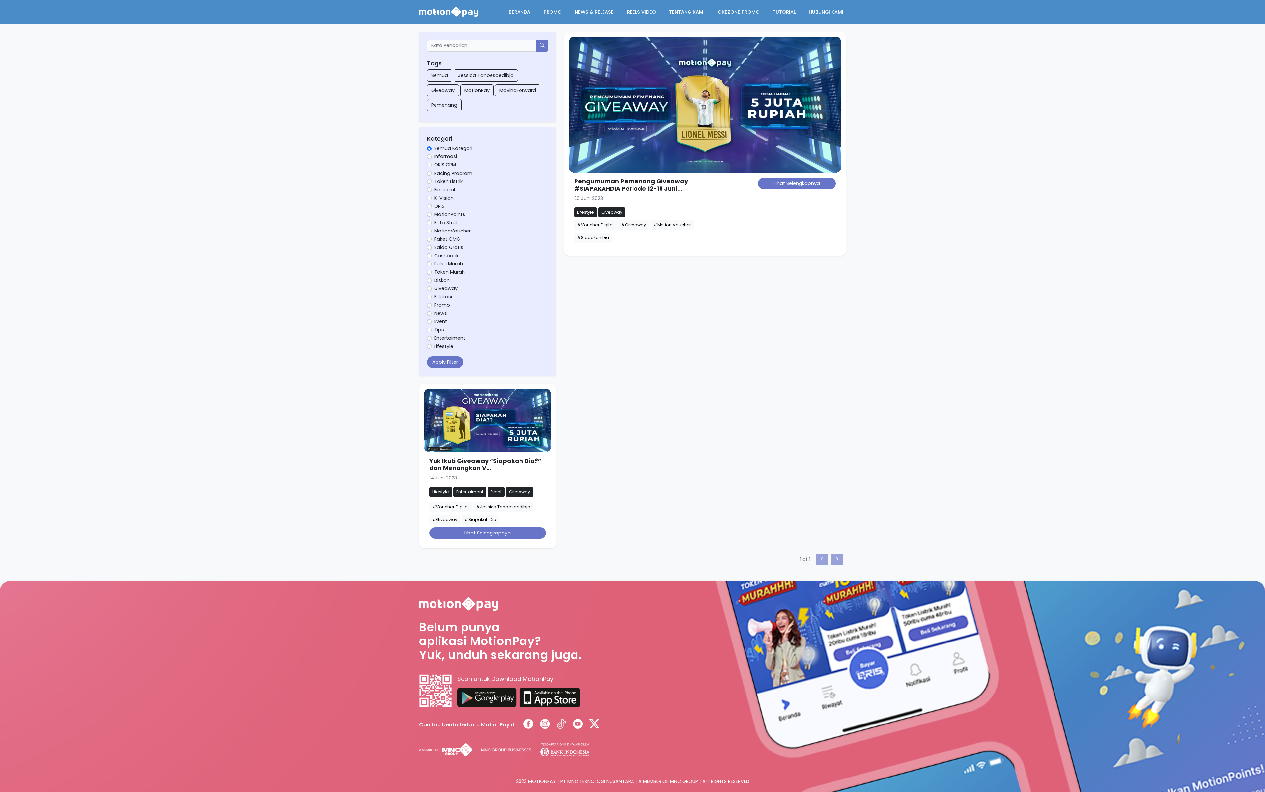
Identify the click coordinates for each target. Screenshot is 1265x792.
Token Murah (449, 272)
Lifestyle (443, 346)
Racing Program (453, 173)
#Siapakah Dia (593, 237)
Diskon (442, 280)
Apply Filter (445, 362)
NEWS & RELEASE (594, 12)
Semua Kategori (453, 148)
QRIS (439, 206)
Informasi (445, 156)
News (440, 313)
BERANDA (519, 12)
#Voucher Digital (595, 225)
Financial (444, 189)
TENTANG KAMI (687, 12)
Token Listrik (448, 181)
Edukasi (443, 296)
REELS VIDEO (641, 12)
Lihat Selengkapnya (797, 183)
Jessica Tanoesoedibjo (486, 75)
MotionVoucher (452, 231)
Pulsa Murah (448, 263)
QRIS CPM (445, 164)
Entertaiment (449, 338)
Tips (439, 329)
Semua (439, 75)
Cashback (446, 255)
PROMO (553, 12)
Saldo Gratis (448, 247)
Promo (442, 305)
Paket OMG (447, 239)
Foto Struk (446, 222)
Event (440, 321)
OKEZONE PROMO (739, 12)
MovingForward (517, 90)
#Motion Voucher (672, 225)
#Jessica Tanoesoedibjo (503, 507)
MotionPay (477, 90)
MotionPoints (449, 214)
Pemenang (444, 105)
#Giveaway (633, 225)
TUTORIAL (784, 12)
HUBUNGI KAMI (826, 12)
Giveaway (443, 90)
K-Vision (444, 198)
